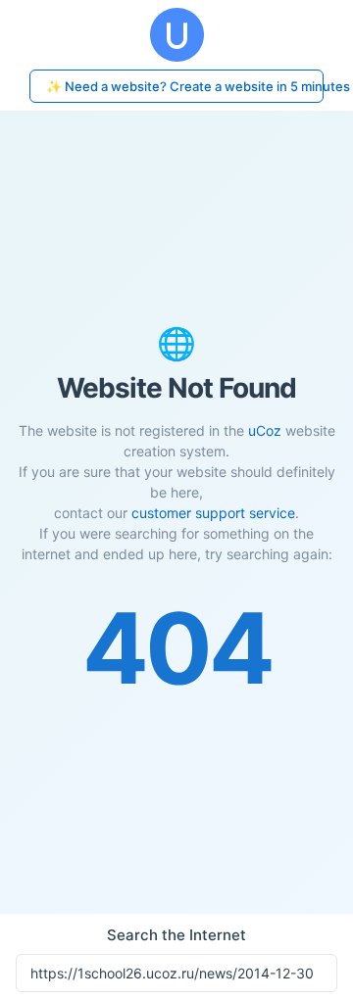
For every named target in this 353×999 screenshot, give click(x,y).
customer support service (213, 512)
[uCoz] (176, 35)
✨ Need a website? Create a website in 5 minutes (185, 86)
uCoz (264, 430)
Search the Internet (176, 935)
